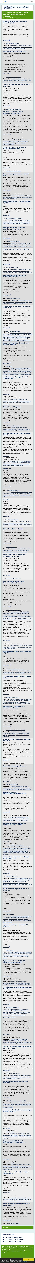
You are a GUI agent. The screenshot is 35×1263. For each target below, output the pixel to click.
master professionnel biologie (14, 223)
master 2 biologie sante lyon (21, 81)
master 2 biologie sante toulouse (17, 817)
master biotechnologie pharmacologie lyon (21, 271)
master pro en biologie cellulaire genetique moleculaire (15, 955)
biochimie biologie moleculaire (13, 1042)
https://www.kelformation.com (13, 109)
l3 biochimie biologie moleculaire (19, 1039)
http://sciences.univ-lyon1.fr (13, 77)
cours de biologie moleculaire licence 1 (17, 1136)
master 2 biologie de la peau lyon (16, 645)
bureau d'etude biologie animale (17, 699)
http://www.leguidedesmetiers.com (15, 668)
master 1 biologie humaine (10, 246)
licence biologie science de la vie (16, 334)
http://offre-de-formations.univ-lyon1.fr (16, 1100)
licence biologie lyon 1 (23, 552)
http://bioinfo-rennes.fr (12, 784)
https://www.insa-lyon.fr (12, 267)
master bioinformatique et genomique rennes (22, 787)
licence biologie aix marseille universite (19, 878)
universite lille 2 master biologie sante (18, 399)
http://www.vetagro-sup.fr (12, 425)
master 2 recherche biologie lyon (18, 139)
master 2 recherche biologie (13, 1241)
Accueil (4, 1246)
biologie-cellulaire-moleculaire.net (15, 845)
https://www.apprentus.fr (12, 1223)
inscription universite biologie (23, 984)
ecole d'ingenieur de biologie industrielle (18, 702)
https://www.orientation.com (13, 610)
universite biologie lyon (16, 197)
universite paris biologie (9, 983)
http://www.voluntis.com (12, 490)
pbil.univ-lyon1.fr (10, 1131)
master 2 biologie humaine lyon (10, 198)
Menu (31, 1)
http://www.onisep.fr (11, 547)
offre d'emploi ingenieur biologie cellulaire (20, 464)
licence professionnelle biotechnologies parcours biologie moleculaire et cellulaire (17, 336)
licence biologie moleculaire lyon (19, 1043)
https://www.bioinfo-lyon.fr (12, 43)
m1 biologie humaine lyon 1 (15, 1075)
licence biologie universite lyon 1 (11, 1105)
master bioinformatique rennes (9, 789)
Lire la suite (6, 40)
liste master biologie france (9, 648)
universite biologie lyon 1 (21, 302)
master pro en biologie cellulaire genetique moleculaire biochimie (17, 953)
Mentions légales (12, 1246)
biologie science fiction (26, 197)
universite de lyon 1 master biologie (18, 45)
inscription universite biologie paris (18, 981)
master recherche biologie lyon (19, 48)
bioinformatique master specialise (23, 789)
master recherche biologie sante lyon (22, 818)
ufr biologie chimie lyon (15, 611)
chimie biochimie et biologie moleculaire (14, 1040)
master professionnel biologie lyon (18, 220)
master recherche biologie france (11, 143)
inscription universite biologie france (23, 983)
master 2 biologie (12, 647)
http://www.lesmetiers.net (12, 697)
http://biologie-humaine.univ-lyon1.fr (15, 730)
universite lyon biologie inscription (9, 984)
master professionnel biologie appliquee (20, 461)
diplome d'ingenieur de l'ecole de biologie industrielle (16, 340)
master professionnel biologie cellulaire (13, 465)
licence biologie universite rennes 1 (19, 846)
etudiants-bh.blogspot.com (13, 241)
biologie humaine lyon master (24, 246)
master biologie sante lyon (23, 430)
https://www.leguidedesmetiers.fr (14, 218)
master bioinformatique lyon (18, 47)
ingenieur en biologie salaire (15, 920)
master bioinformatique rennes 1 (17, 786)
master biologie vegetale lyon (21, 672)
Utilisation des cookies (15, 1248)
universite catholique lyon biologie (17, 195)
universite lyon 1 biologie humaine (18, 243)
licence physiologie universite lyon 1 (23, 1104)
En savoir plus (24, 1261)
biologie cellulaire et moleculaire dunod (19, 851)
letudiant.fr (9, 366)
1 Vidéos (12, 17)
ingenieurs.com (10, 914)
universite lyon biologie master (20, 80)
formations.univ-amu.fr (12, 876)
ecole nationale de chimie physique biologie (20, 374)
